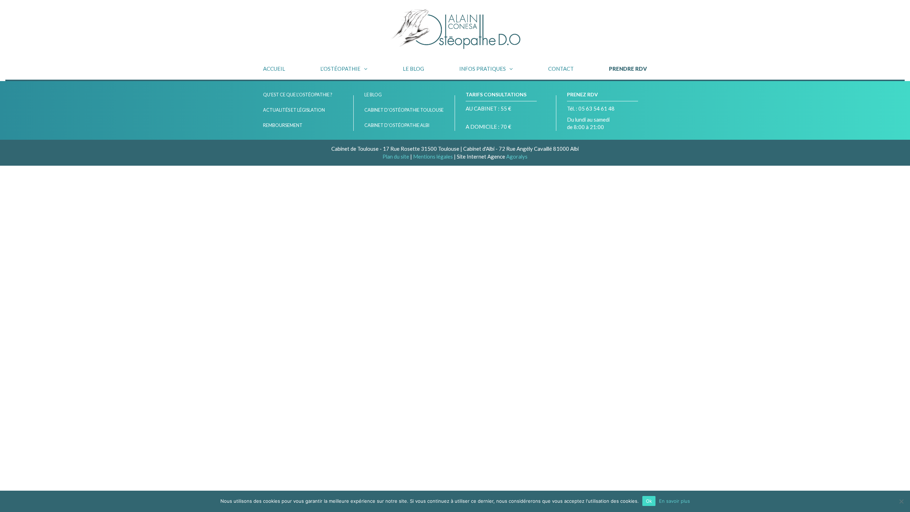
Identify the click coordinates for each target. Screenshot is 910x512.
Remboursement (283, 125)
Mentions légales (433, 156)
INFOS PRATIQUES (482, 68)
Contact (561, 68)
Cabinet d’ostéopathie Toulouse (404, 110)
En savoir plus (674, 501)
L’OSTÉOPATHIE (340, 68)
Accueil (274, 68)
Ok (649, 501)
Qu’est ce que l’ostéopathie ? (297, 94)
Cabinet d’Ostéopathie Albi (396, 125)
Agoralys (517, 156)
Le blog (413, 68)
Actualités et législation (294, 110)
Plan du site (395, 156)
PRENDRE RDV (628, 68)
